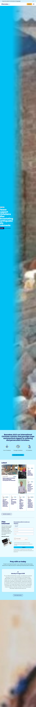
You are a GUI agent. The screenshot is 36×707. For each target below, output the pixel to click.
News (32, 468)
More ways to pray (18, 595)
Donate (29, 4)
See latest (18, 1)
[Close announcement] (33, 1)
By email (16, 525)
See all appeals (8, 228)
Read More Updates (7, 514)
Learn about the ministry (18, 454)
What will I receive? (5, 536)
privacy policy (16, 550)
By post (16, 526)
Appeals (14, 476)
